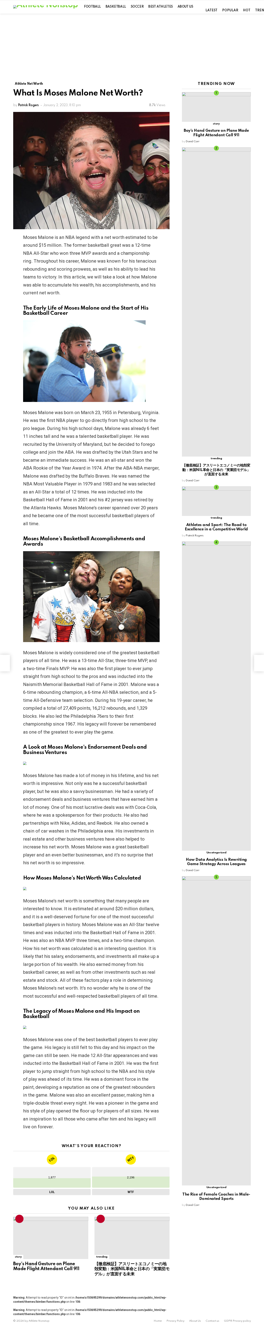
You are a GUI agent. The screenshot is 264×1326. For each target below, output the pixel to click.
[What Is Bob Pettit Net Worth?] (5, 663)
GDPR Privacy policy (237, 1321)
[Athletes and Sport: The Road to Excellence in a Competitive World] (216, 501)
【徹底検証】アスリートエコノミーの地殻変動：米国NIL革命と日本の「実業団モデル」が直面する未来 (132, 1269)
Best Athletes (160, 6)
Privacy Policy (175, 1321)
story (18, 1257)
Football (92, 6)
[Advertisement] (132, 44)
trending (101, 1257)
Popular (230, 10)
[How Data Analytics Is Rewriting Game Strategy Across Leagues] (216, 696)
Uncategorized (216, 852)
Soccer (137, 6)
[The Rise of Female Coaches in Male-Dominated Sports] (216, 1030)
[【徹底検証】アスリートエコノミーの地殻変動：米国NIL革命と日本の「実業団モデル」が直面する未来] (132, 1238)
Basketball (116, 6)
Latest (211, 10)
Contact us (212, 1321)
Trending (19, 1219)
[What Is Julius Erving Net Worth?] (259, 663)
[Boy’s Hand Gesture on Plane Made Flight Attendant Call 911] (50, 1238)
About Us (185, 6)
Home (158, 1321)
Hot (246, 10)
